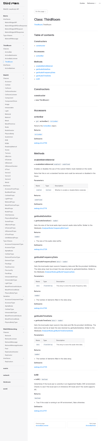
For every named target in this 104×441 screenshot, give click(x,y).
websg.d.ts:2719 (40, 208)
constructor (40, 46)
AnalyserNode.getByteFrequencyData (59, 272)
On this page (40, 11)
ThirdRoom (38, 25)
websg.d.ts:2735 (40, 367)
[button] (23, 16)
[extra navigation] (100, 3)
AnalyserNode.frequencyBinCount (55, 228)
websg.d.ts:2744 (40, 308)
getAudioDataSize (43, 69)
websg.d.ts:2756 (40, 143)
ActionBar (47, 126)
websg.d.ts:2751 (40, 411)
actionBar (40, 56)
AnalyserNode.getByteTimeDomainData (57, 331)
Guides (82, 3)
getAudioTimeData (43, 76)
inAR (38, 79)
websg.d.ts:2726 (40, 249)
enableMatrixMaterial (44, 66)
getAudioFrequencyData (45, 72)
